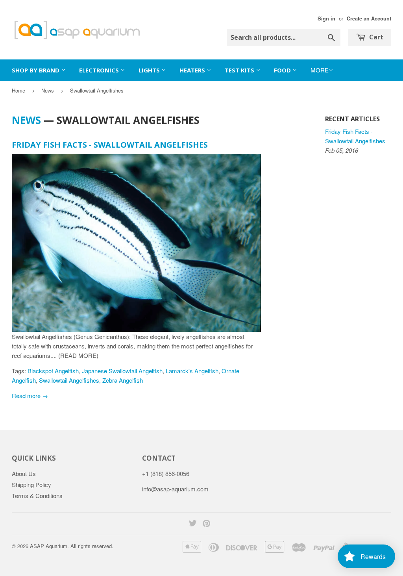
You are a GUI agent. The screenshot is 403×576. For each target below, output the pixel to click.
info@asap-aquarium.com (175, 489)
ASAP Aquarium (48, 546)
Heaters (193, 70)
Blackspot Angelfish (53, 371)
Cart (375, 37)
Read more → (30, 395)
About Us (24, 473)
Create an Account (369, 18)
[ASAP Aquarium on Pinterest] (206, 524)
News (47, 90)
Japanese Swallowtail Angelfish (122, 371)
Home (18, 90)
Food (283, 70)
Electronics (99, 70)
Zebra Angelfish (122, 380)
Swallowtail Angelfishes (69, 380)
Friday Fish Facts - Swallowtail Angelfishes (110, 144)
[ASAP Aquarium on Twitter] (193, 524)
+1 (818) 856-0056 (165, 473)
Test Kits (240, 70)
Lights (150, 70)
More (320, 70)
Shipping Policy (31, 484)
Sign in (326, 18)
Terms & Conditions (37, 495)
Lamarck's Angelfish (192, 371)
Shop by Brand (36, 70)
